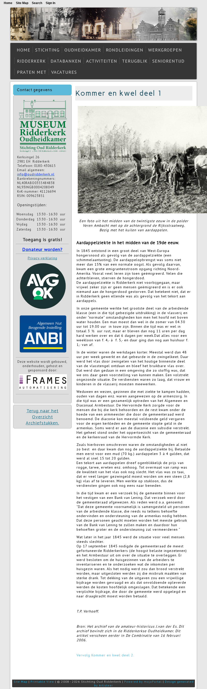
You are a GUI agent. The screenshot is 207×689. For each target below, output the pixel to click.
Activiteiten (101, 61)
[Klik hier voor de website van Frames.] (43, 390)
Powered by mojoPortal (143, 681)
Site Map (21, 681)
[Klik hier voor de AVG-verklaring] (43, 311)
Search (37, 3)
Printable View (42, 681)
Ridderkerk (31, 61)
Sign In (50, 3)
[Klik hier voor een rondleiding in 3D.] (43, 153)
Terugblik (134, 61)
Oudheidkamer (82, 50)
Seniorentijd (168, 61)
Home (23, 50)
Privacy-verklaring (42, 258)
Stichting (47, 50)
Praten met (31, 72)
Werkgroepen (165, 50)
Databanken (65, 61)
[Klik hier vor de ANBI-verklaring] (43, 353)
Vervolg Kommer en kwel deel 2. (105, 655)
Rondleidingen (124, 50)
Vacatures (64, 72)
